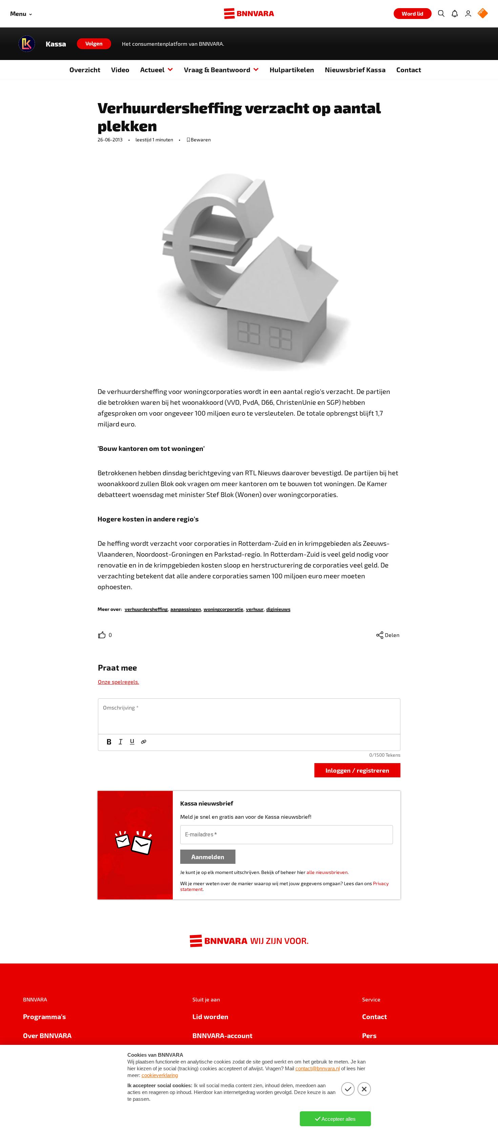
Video (120, 69)
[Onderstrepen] (132, 742)
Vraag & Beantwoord (217, 69)
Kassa (56, 44)
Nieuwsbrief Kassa (355, 69)
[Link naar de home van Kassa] (27, 44)
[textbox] (249, 716)
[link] (146, 608)
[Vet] (109, 742)
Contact (408, 69)
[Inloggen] (468, 13)
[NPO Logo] (483, 13)
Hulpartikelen (292, 69)
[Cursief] (120, 742)
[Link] (143, 742)
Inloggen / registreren (357, 770)
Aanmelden (207, 856)
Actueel (152, 69)
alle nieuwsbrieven (327, 872)
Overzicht (84, 69)
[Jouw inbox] (455, 13)
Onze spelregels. (118, 681)
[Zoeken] (441, 13)
